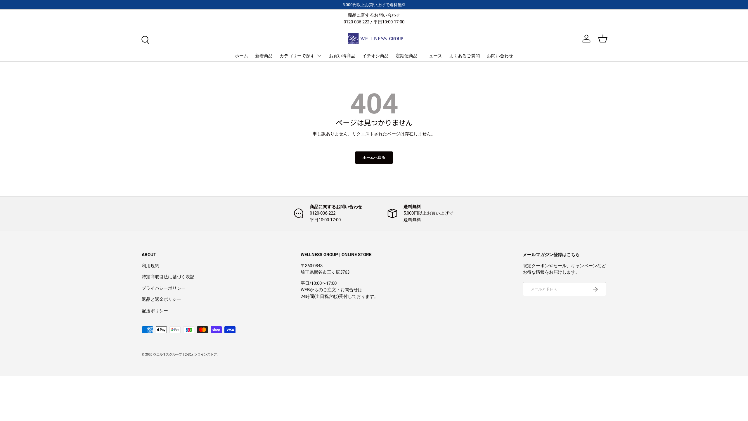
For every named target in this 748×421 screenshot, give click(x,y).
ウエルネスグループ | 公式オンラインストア (185, 354)
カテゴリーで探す (297, 55)
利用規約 (150, 265)
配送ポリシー (155, 310)
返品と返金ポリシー (161, 299)
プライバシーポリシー (164, 288)
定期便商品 (407, 55)
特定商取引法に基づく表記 (168, 276)
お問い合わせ (500, 55)
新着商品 (264, 55)
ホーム (241, 55)
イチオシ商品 (375, 55)
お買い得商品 (342, 55)
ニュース (433, 55)
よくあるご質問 (464, 55)
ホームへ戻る (374, 157)
